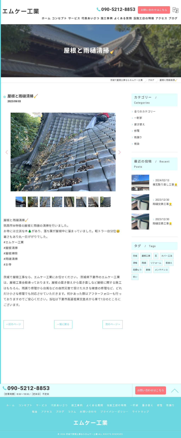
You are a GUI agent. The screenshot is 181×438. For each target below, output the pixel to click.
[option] (63, 152)
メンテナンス (161, 270)
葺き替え (139, 124)
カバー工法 (166, 256)
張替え (169, 263)
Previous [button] (7, 152)
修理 (136, 130)
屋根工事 (146, 256)
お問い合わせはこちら (154, 9)
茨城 (135, 256)
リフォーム (155, 263)
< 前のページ (13, 324)
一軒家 (138, 118)
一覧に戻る (63, 324)
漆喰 (135, 263)
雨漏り (138, 137)
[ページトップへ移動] (174, 390)
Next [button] (119, 152)
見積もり (137, 270)
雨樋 (144, 263)
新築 (148, 270)
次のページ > (112, 324)
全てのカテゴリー (145, 111)
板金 (136, 143)
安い (135, 277)
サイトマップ (140, 411)
